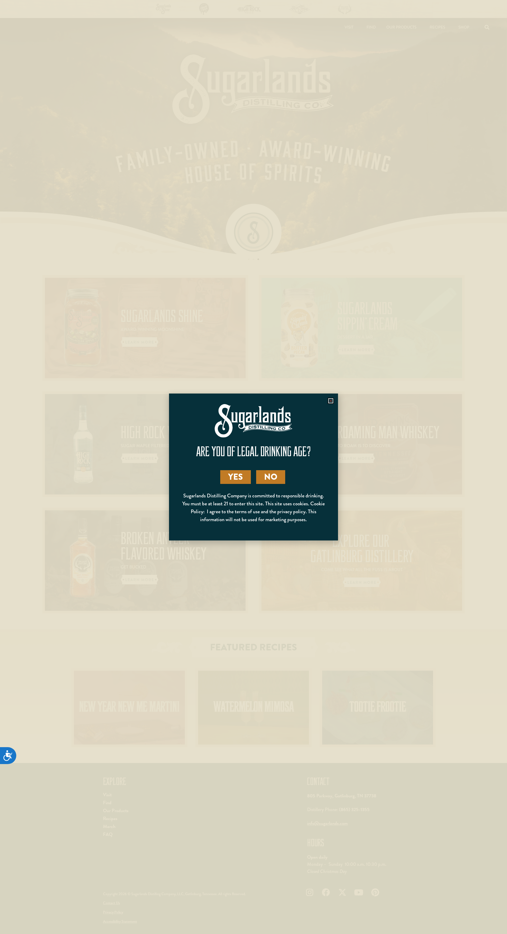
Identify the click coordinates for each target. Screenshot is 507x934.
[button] (331, 401)
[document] (253, 467)
